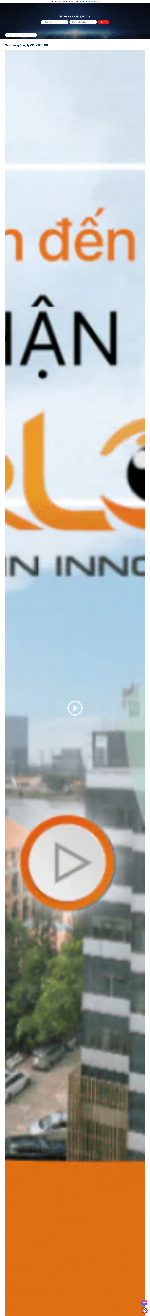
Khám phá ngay (92, 1)
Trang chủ (10, 35)
